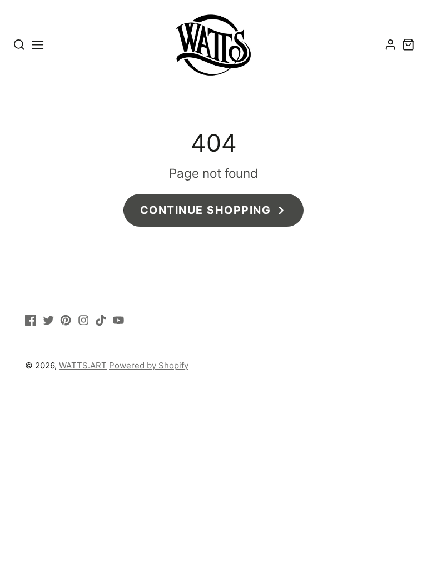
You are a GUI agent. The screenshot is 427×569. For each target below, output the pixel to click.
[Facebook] (30, 320)
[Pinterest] (65, 320)
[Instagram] (83, 320)
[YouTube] (118, 320)
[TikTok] (100, 320)
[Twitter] (48, 320)
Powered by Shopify (148, 365)
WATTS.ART (83, 365)
